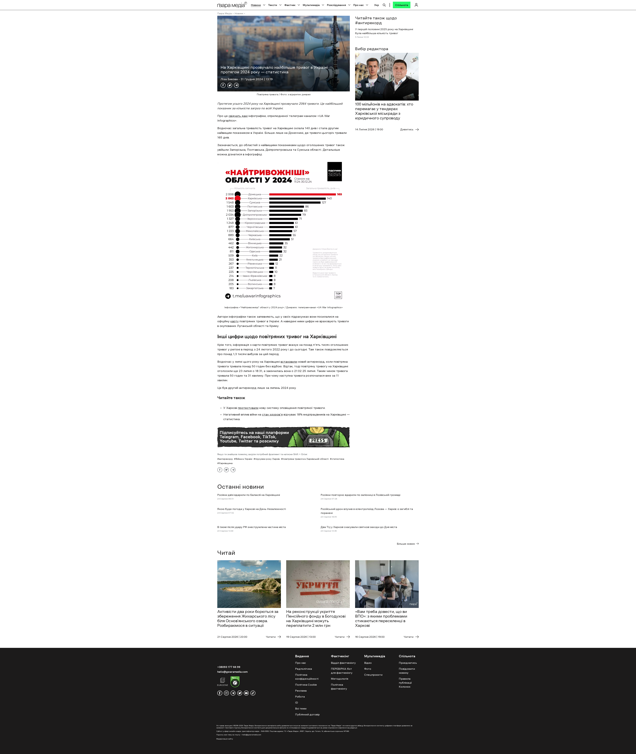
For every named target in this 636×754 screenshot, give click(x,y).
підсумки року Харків (267, 459)
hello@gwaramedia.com (232, 671)
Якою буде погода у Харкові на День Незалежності (251, 509)
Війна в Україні (244, 459)
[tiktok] (252, 693)
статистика (338, 459)
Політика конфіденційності (306, 676)
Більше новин (406, 543)
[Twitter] (229, 85)
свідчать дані (238, 115)
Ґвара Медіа (224, 13)
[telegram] (233, 693)
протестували (248, 407)
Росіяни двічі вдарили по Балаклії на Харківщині (248, 495)
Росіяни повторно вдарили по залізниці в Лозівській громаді (360, 495)
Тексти (272, 5)
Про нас (358, 5)
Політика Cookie (306, 684)
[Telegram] (236, 85)
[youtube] (246, 693)
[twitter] (239, 693)
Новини (256, 5)
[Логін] (416, 5)
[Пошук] (384, 5)
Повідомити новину (407, 670)
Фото (367, 668)
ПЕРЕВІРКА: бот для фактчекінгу (341, 670)
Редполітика (303, 668)
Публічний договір (307, 714)
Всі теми (300, 708)
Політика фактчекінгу (339, 686)
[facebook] (219, 693)
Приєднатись (408, 662)
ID (296, 702)
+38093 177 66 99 (228, 667)
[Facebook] (223, 85)
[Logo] (232, 5)
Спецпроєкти (373, 674)
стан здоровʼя (272, 414)
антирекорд (226, 459)
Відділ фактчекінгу (343, 662)
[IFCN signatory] (235, 682)
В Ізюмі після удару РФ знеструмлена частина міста (251, 527)
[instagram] (226, 693)
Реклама (301, 690)
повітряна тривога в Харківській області (306, 459)
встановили (289, 361)
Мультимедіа (311, 5)
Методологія (339, 678)
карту (234, 321)
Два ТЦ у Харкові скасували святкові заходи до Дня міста (359, 527)
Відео (368, 662)
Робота (300, 696)
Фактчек (289, 5)
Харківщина (226, 463)
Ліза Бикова (229, 79)
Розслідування (336, 5)
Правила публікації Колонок (405, 682)
